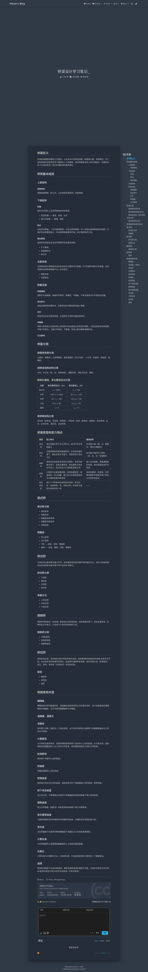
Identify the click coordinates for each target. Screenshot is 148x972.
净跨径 (130, 268)
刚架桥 (129, 246)
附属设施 (131, 187)
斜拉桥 (129, 252)
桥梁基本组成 (132, 162)
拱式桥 (129, 237)
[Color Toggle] (136, 4)
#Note (51, 880)
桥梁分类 (130, 206)
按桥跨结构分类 (134, 221)
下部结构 (131, 171)
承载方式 (131, 243)
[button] (97, 4)
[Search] (132, 4)
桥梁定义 (131, 158)
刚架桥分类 (132, 249)
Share (41, 880)
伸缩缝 (132, 199)
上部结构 (131, 165)
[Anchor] (36, 153)
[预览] (47, 933)
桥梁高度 (131, 280)
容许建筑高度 (133, 290)
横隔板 (130, 262)
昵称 (41, 910)
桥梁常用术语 (132, 259)
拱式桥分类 (132, 240)
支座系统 (131, 184)
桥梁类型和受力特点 (135, 224)
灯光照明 (133, 202)
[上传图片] (44, 933)
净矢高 (130, 293)
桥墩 (132, 174)
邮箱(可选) (66, 910)
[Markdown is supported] (41, 933)
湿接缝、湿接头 (134, 265)
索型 (130, 255)
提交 (105, 933)
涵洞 (130, 302)
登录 (97, 933)
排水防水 (133, 193)
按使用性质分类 (134, 209)
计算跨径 (131, 271)
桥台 (132, 177)
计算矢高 (131, 296)
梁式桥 (129, 227)
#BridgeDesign (59, 880)
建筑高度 (131, 287)
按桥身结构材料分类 (135, 212)
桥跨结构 (133, 168)
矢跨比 (130, 299)
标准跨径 (131, 274)
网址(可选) (89, 910)
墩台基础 (133, 180)
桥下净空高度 (133, 284)
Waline (104, 953)
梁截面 (130, 233)
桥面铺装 (133, 190)
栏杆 (132, 196)
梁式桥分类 (132, 230)
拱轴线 (130, 277)
